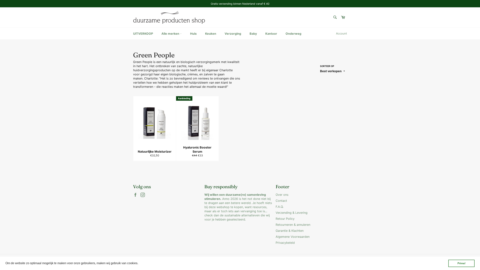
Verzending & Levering (292, 212)
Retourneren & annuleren (293, 224)
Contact (281, 200)
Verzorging (233, 33)
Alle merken (170, 33)
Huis (193, 33)
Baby (253, 33)
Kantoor (271, 33)
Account (341, 33)
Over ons (282, 194)
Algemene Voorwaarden (293, 236)
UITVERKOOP (143, 33)
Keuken (210, 33)
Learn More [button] (147, 263)
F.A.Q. (280, 206)
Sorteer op (327, 66)
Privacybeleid (285, 242)
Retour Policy (285, 218)
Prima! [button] (462, 263)
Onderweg (293, 33)
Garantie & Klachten (290, 230)
